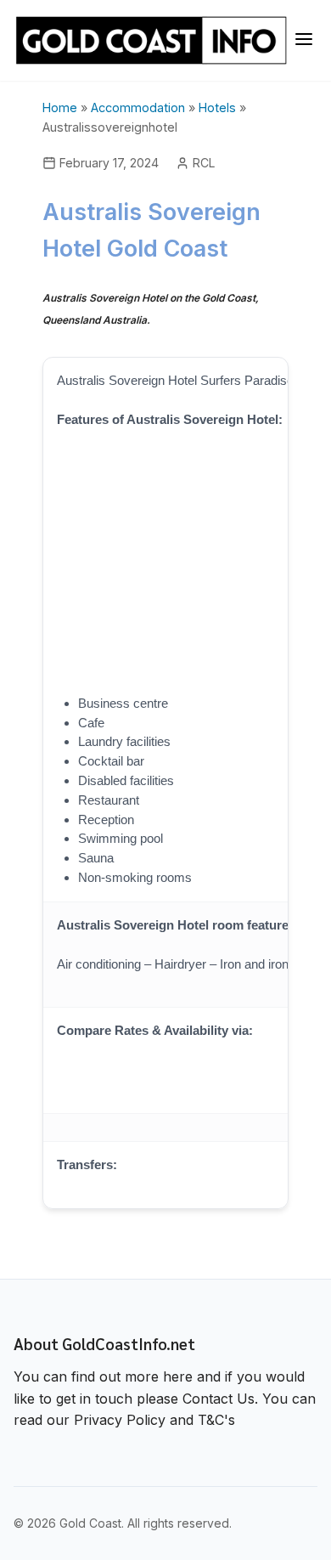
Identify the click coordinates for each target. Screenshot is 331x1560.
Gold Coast (90, 1523)
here (178, 1376)
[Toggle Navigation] (303, 40)
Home (59, 107)
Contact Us (218, 1398)
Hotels (217, 107)
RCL (204, 162)
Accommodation (138, 107)
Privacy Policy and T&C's (154, 1419)
